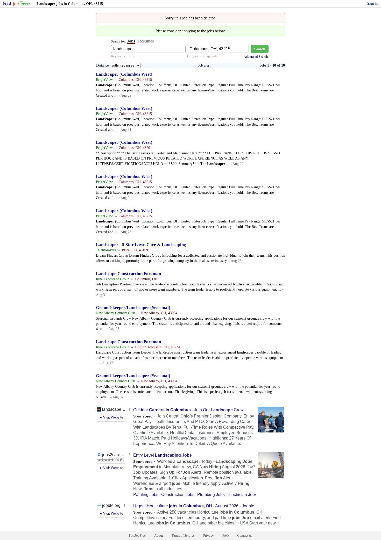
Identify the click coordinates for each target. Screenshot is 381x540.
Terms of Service (183, 535)
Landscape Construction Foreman (128, 273)
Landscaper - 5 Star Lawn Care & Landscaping (141, 244)
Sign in (372, 3)
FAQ (225, 535)
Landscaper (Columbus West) (124, 74)
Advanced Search (256, 57)
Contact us (244, 535)
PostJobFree (137, 535)
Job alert (204, 65)
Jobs (131, 41)
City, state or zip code (202, 56)
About (158, 535)
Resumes (146, 41)
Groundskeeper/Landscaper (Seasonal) (133, 307)
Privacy (208, 535)
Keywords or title (123, 56)
